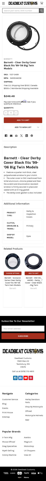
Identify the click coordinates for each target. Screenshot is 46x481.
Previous (4, 280)
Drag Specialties (9, 446)
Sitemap (6, 417)
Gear (27, 420)
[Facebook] (6, 135)
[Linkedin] (26, 135)
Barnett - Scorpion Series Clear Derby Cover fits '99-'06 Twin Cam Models (13, 281)
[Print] (16, 135)
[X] (21, 135)
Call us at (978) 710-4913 (23, 371)
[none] (23, 36)
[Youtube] (25, 378)
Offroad (28, 411)
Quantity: (9, 108)
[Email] (11, 135)
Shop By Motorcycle (34, 407)
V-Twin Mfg (7, 437)
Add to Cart (33, 273)
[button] (23, 127)
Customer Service (10, 399)
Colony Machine (9, 455)
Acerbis (27, 437)
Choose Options (12, 273)
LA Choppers (29, 450)
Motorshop (29, 446)
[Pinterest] (32, 135)
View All (27, 455)
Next (41, 280)
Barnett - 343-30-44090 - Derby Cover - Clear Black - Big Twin (33, 281)
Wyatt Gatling (8, 450)
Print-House (7, 412)
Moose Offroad (8, 442)
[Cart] (42, 3)
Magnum (28, 442)
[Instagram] (15, 378)
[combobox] (23, 10)
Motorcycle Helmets (34, 415)
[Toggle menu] (3, 3)
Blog (4, 404)
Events (5, 408)
